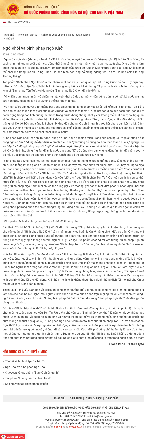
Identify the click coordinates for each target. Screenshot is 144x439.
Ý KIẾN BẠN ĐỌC (94, 398)
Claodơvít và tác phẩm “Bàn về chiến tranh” (32, 372)
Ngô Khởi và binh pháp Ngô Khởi (25, 367)
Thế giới (10, 38)
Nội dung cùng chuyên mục (25, 351)
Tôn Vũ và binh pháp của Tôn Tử (25, 361)
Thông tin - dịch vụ (27, 34)
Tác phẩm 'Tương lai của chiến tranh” (28, 378)
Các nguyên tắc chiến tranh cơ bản (26, 384)
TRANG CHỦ (59, 398)
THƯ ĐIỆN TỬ (76, 398)
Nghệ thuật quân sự (79, 34)
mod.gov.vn (75, 426)
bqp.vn (58, 426)
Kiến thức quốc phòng (53, 34)
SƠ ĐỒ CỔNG (112, 398)
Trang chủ (8, 34)
